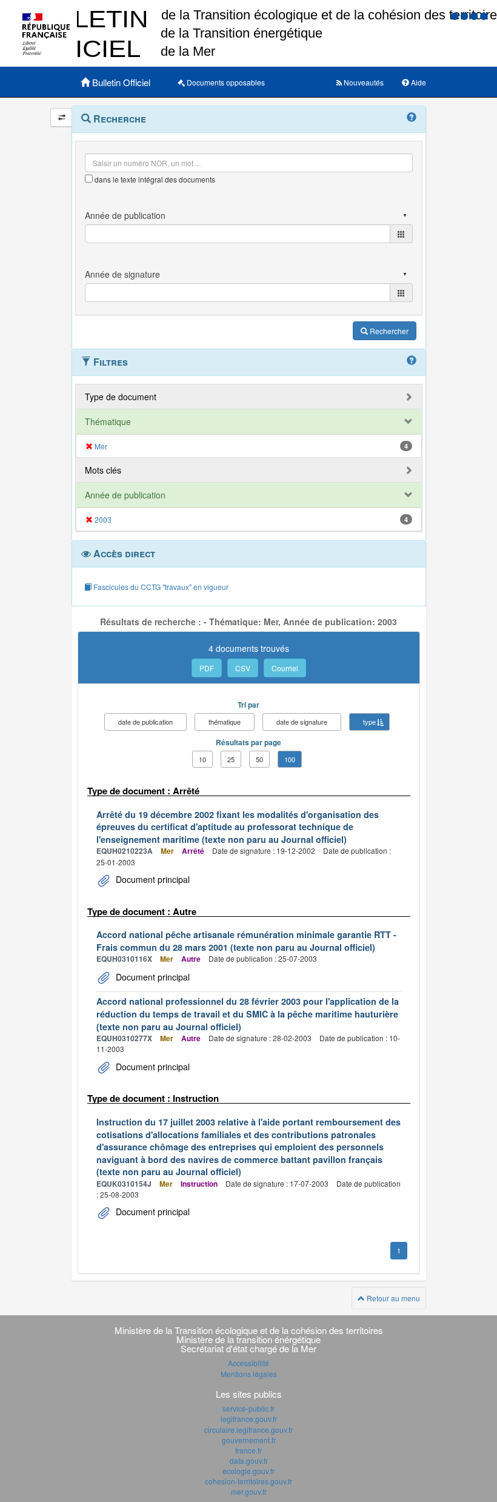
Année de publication (125, 495)
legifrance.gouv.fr (249, 1418)
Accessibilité (248, 1363)
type (369, 721)
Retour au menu (392, 1298)
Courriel (285, 668)
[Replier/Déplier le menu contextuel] (61, 117)
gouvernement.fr (249, 1440)
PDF (206, 668)
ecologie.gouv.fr (248, 1471)
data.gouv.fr (249, 1460)
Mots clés (103, 470)
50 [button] (259, 759)
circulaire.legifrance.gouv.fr (248, 1429)
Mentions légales (249, 1374)
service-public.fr (248, 1408)
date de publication (145, 721)
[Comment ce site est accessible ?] (456, 15)
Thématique (108, 421)
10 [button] (202, 759)
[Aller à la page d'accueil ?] (483, 15)
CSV (242, 668)
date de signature (301, 721)
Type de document (120, 397)
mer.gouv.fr (249, 1491)
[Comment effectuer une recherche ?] (411, 117)
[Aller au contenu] (465, 15)
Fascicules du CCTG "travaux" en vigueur (160, 587)
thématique (224, 721)
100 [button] (289, 759)
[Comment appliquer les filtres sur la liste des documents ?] (411, 361)
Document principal (151, 879)
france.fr (248, 1450)
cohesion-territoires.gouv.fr (248, 1481)
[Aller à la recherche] (475, 15)
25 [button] (231, 759)
